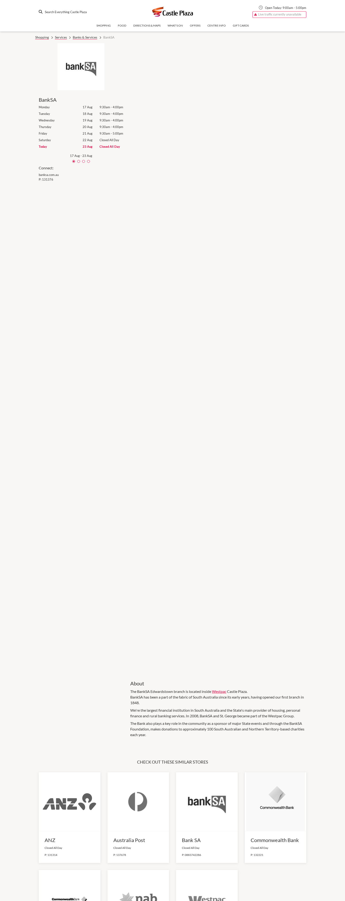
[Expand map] (218, 358)
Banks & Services (85, 37)
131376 (47, 179)
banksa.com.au (49, 175)
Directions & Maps (147, 25)
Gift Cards (241, 25)
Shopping (103, 25)
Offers (195, 25)
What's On (175, 25)
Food (122, 25)
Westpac (219, 691)
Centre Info (216, 25)
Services (61, 37)
